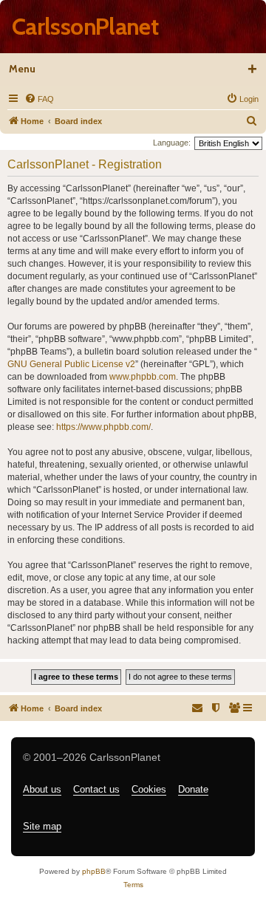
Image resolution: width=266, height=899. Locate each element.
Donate (193, 789)
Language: (172, 142)
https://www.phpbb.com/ (103, 427)
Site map (42, 826)
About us (42, 789)
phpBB (94, 871)
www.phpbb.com (142, 377)
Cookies (149, 789)
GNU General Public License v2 (71, 364)
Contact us (96, 789)
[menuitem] (39, 99)
